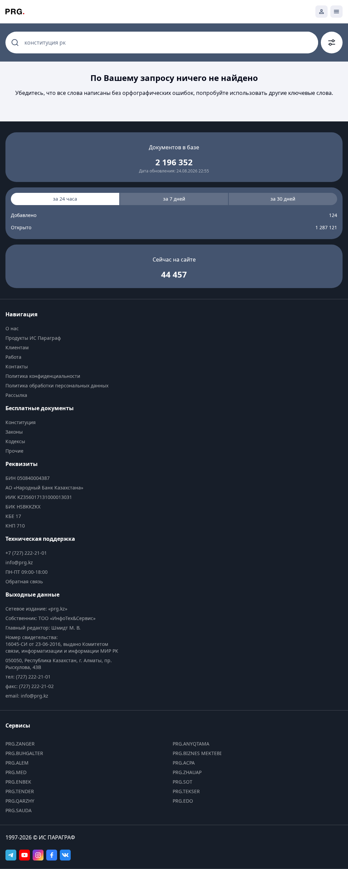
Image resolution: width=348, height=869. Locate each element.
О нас (12, 328)
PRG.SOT (182, 782)
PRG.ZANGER (20, 743)
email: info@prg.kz (26, 695)
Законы (14, 432)
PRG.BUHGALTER (24, 753)
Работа (13, 357)
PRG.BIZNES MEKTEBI (197, 753)
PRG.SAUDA (18, 810)
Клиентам (17, 347)
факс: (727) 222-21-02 (29, 686)
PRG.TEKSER (186, 791)
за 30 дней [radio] (283, 199)
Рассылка (16, 395)
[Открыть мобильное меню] (336, 11)
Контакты (16, 366)
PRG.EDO (183, 801)
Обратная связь (24, 581)
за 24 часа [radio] (65, 199)
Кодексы (15, 441)
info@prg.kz (19, 562)
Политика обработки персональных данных (56, 385)
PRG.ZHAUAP (187, 772)
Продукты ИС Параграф (33, 338)
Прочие (14, 451)
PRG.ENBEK (18, 782)
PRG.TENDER (19, 791)
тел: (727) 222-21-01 (28, 676)
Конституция (20, 422)
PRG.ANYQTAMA (191, 743)
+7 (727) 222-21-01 (26, 553)
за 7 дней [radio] (174, 199)
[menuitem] (63, 328)
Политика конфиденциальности (42, 376)
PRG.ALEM (17, 762)
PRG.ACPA (184, 762)
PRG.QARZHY (19, 801)
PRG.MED (16, 772)
